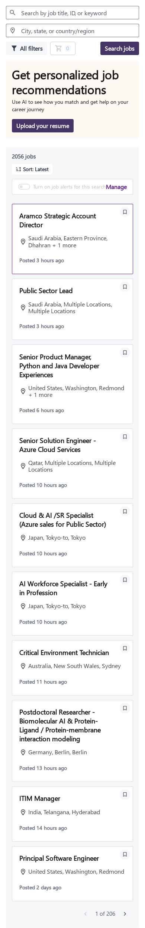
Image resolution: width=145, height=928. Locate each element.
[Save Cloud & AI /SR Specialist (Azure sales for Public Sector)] (125, 511)
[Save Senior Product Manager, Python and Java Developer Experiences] (125, 352)
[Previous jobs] (85, 914)
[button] (32, 169)
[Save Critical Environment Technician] (125, 648)
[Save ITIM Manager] (125, 794)
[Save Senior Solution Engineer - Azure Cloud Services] (125, 436)
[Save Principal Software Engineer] (125, 854)
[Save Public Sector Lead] (125, 287)
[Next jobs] (125, 914)
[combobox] (72, 12)
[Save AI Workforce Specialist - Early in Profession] (125, 580)
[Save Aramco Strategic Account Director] (125, 212)
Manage (116, 186)
